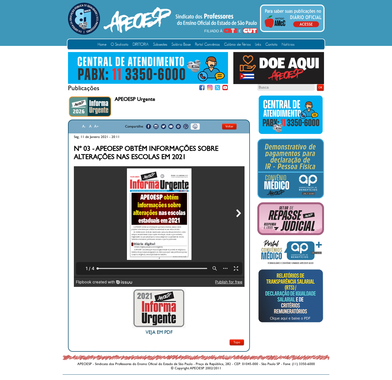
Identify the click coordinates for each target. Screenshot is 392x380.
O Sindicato (119, 44)
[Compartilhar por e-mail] (178, 126)
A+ (96, 126)
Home (102, 44)
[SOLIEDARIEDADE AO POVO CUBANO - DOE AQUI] (278, 83)
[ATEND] (290, 134)
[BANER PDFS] (290, 322)
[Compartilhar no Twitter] (163, 126)
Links (258, 44)
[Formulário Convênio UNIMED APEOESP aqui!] (290, 264)
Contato (271, 44)
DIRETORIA (141, 44)
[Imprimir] (195, 126)
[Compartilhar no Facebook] (148, 126)
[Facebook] (202, 87)
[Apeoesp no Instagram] (156, 126)
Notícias (288, 44)
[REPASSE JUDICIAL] (290, 234)
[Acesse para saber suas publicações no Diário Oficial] (293, 28)
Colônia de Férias (237, 44)
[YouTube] (225, 87)
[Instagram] (210, 87)
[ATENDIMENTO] (148, 83)
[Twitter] (217, 87)
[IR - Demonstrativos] (290, 197)
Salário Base (181, 44)
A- (84, 126)
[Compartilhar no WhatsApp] (186, 126)
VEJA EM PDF (159, 332)
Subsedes (160, 44)
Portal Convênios (207, 44)
